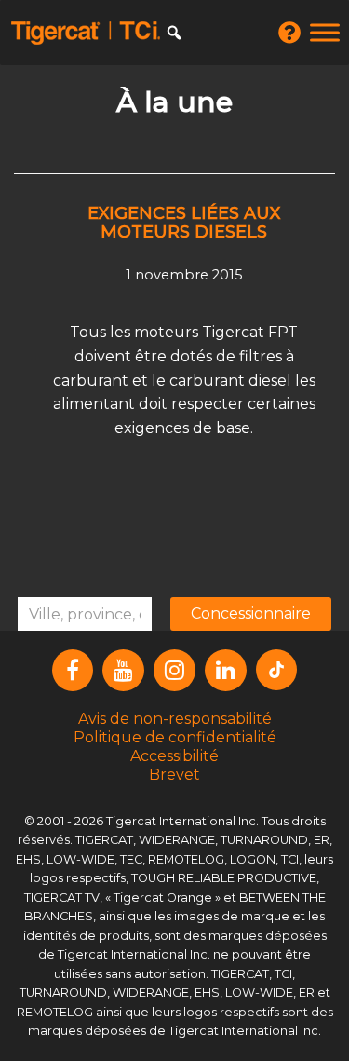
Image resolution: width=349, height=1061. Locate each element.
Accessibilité (174, 756)
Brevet (174, 774)
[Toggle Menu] (325, 32)
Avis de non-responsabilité (175, 719)
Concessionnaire (251, 613)
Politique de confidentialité (175, 737)
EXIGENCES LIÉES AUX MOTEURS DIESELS (183, 223)
